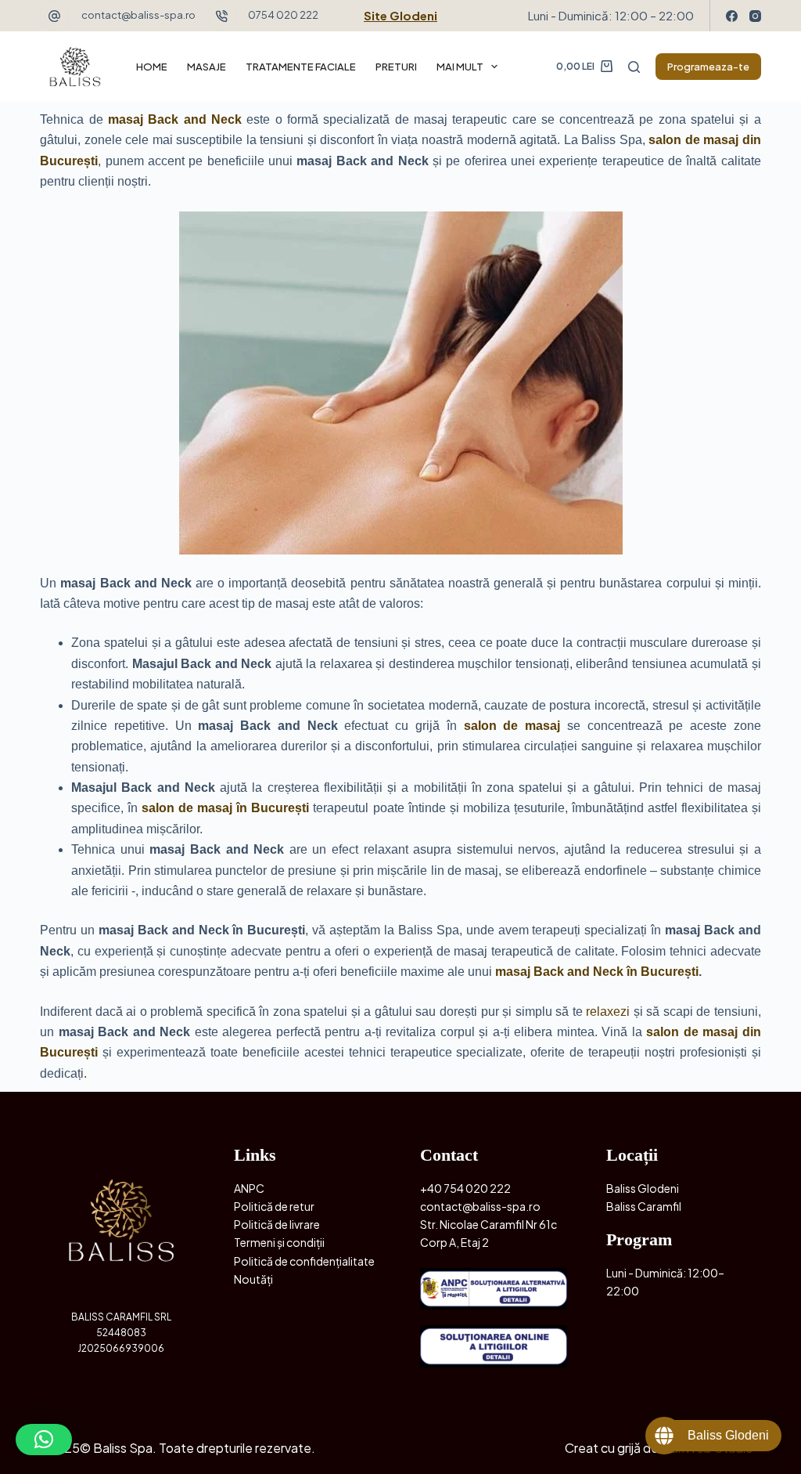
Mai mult (459, 66)
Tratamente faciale (301, 66)
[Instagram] (755, 16)
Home (151, 66)
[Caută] (634, 67)
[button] (44, 1439)
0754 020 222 (283, 15)
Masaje (206, 66)
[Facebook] (732, 16)
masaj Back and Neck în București (597, 971)
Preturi (396, 66)
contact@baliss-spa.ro (138, 15)
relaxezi (608, 1011)
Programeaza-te (708, 66)
